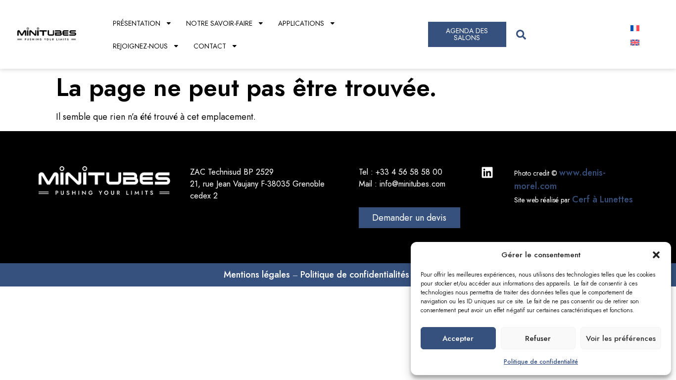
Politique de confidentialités (354, 274)
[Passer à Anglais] (635, 42)
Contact (209, 46)
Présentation (136, 23)
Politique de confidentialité (541, 361)
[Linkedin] (487, 172)
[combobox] (564, 34)
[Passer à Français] (635, 27)
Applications (301, 23)
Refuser (538, 338)
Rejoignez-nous (140, 46)
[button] (656, 255)
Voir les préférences (621, 338)
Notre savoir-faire (219, 23)
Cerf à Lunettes (602, 199)
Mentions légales (257, 274)
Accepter (458, 338)
